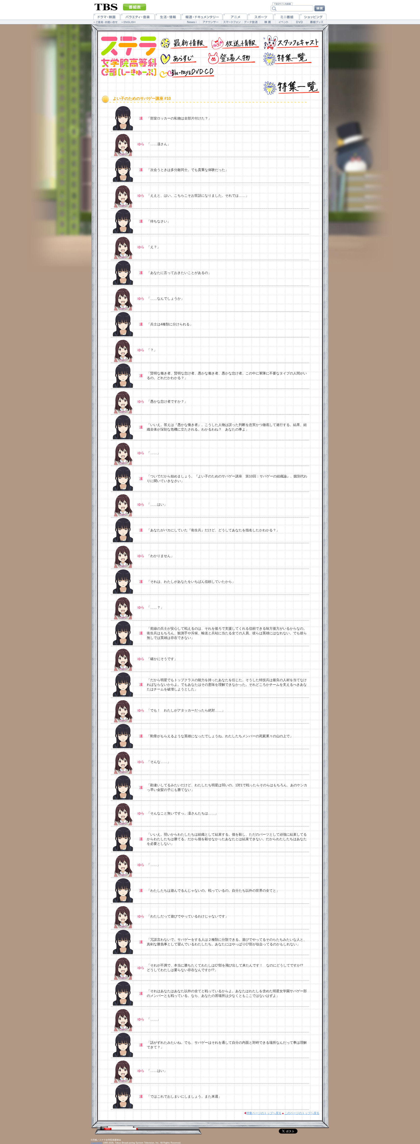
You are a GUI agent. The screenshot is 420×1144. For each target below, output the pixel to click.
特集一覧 (286, 58)
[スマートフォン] (231, 22)
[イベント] (283, 22)
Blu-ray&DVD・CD (187, 72)
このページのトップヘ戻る (301, 1113)
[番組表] (134, 7)
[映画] (267, 22)
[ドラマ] (106, 17)
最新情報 (183, 42)
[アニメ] (235, 17)
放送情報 (234, 42)
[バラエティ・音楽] (138, 17)
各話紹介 (181, 58)
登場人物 (230, 58)
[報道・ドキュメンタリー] (201, 17)
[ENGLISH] (129, 22)
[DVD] (299, 22)
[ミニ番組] (286, 17)
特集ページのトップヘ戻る (263, 1113)
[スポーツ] (260, 17)
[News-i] (192, 22)
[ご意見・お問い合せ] (106, 22)
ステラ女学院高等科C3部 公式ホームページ (126, 57)
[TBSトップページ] (106, 6)
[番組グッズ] (316, 22)
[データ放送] (251, 22)
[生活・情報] (168, 17)
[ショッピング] (313, 17)
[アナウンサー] (210, 22)
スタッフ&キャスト (290, 42)
